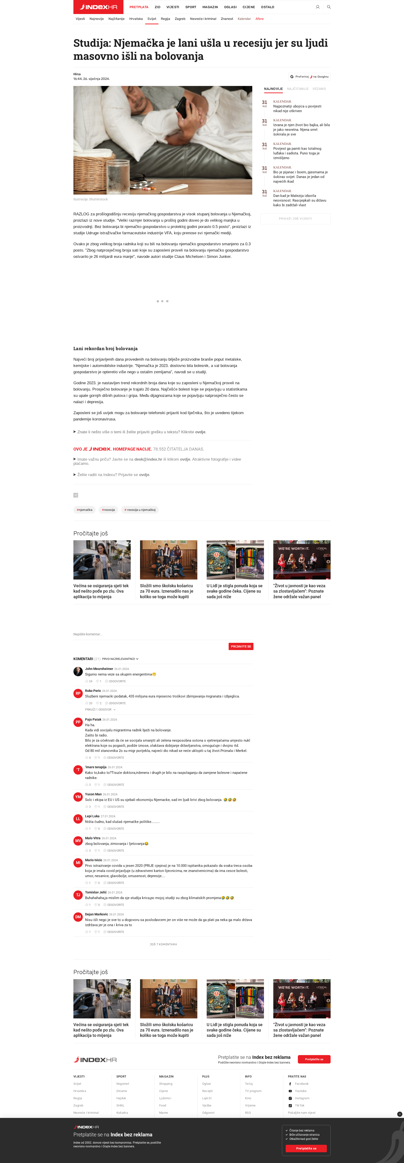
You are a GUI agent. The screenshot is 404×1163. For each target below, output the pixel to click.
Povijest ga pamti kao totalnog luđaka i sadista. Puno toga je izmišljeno (297, 151)
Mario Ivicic (93, 860)
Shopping (165, 1083)
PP (78, 722)
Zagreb (180, 19)
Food (162, 1105)
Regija (165, 19)
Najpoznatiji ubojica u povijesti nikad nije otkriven (297, 106)
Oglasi (230, 7)
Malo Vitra (93, 838)
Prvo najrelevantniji (118, 659)
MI (78, 863)
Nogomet (122, 1083)
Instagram (302, 1098)
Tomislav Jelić (96, 892)
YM (78, 797)
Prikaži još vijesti (295, 218)
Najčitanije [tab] (298, 89)
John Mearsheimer (99, 669)
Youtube (301, 1091)
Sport (190, 7)
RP (78, 693)
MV (78, 841)
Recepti (207, 1091)
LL (78, 819)
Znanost (227, 19)
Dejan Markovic (96, 914)
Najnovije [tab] (273, 89)
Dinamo (121, 1091)
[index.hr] (98, 7)
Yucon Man (93, 794)
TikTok (300, 1105)
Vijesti (172, 7)
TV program (253, 1091)
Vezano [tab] (319, 89)
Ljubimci (165, 1098)
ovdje (185, 459)
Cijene (249, 7)
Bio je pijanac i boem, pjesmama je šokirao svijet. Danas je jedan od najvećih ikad (300, 175)
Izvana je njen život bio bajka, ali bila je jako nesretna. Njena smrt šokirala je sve (301, 127)
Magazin (166, 1076)
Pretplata (139, 7)
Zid (157, 7)
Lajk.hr (207, 1098)
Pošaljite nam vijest (302, 1112)
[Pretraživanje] (327, 7)
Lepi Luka (92, 816)
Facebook (302, 1083)
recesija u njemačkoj (139, 510)
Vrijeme (250, 1105)
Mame (163, 1112)
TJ (78, 895)
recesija (108, 510)
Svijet (152, 19)
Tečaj (249, 1083)
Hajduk (121, 1098)
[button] (79, 558)
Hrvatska (136, 19)
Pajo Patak (93, 719)
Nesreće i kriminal (203, 19)
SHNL (120, 1105)
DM (78, 917)
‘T (78, 770)
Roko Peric (93, 691)
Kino (248, 1098)
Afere (260, 19)
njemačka (84, 510)
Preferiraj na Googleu (312, 76)
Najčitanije (116, 19)
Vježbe (207, 1105)
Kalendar (244, 19)
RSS (248, 1112)
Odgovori (208, 1112)
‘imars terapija (96, 767)
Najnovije (97, 19)
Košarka (122, 1112)
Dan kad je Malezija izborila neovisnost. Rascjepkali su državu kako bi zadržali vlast (299, 198)
